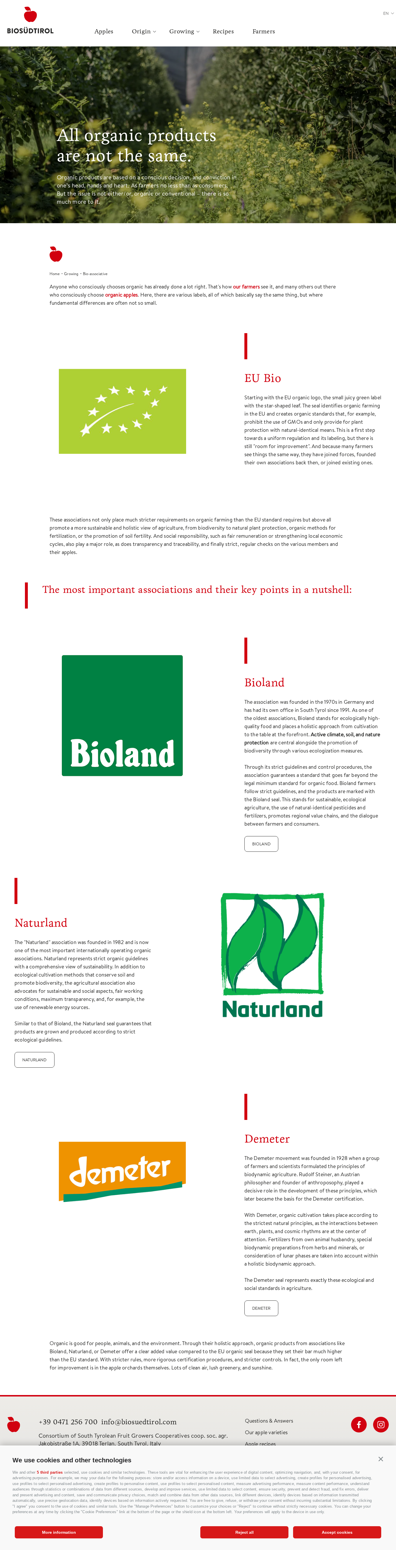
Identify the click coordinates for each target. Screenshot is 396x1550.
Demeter (261, 1308)
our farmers (246, 286)
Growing (181, 31)
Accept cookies (337, 1532)
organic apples (121, 294)
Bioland (261, 844)
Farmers (264, 31)
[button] (381, 1459)
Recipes (223, 31)
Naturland (34, 1060)
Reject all (244, 1532)
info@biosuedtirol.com (139, 1421)
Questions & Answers (269, 1420)
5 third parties (50, 1472)
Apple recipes (260, 1444)
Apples (104, 31)
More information (59, 1532)
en (386, 13)
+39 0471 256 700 (68, 1421)
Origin (141, 31)
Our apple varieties (266, 1432)
